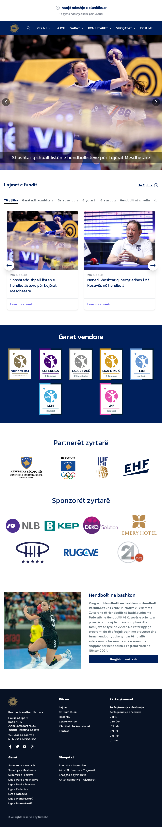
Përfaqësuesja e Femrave (125, 712)
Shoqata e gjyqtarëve (72, 775)
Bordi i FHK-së (68, 712)
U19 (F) (113, 731)
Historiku (64, 717)
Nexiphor (43, 817)
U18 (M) (114, 736)
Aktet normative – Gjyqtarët (77, 780)
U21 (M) (113, 717)
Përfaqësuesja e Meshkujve (126, 707)
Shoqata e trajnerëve (72, 765)
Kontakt (64, 731)
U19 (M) (114, 726)
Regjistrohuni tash (123, 659)
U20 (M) (114, 721)
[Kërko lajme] (28, 28)
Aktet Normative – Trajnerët (77, 770)
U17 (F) (113, 740)
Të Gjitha (145, 185)
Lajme (63, 707)
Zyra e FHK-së (68, 721)
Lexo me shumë (21, 304)
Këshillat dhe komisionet (74, 726)
